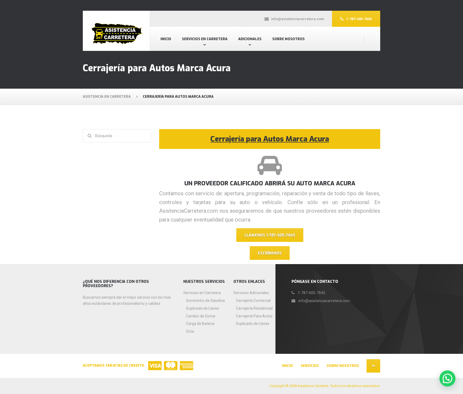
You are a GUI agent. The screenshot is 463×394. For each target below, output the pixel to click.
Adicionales (250, 39)
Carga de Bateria (200, 323)
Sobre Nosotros (288, 39)
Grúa (190, 331)
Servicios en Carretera (204, 39)
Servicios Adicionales (251, 293)
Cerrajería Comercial (253, 300)
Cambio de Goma (200, 316)
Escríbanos (270, 253)
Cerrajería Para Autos (254, 316)
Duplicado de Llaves (202, 308)
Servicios (310, 365)
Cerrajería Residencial (254, 308)
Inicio (165, 39)
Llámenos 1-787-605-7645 (269, 235)
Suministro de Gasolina (205, 300)
